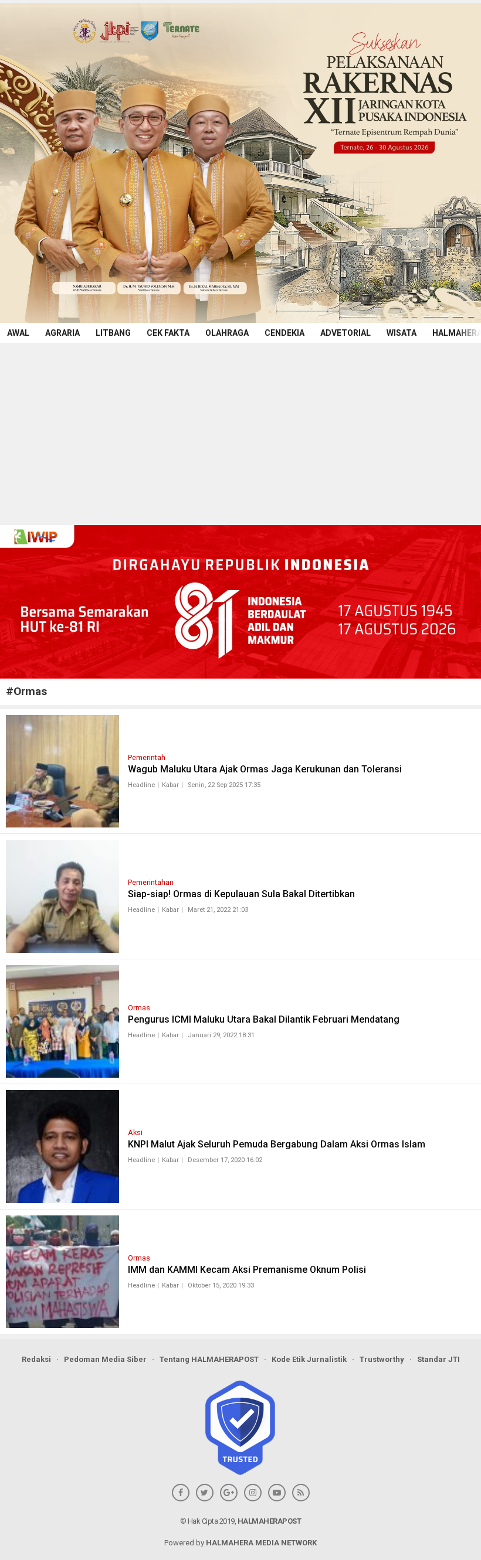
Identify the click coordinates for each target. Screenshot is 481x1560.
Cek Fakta (168, 333)
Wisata (401, 333)
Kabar (170, 785)
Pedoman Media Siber (105, 1359)
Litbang (113, 333)
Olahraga (227, 333)
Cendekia (284, 333)
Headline (141, 785)
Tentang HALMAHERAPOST (209, 1359)
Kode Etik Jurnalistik (309, 1359)
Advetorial (345, 333)
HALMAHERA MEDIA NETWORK (261, 1542)
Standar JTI (438, 1359)
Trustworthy (382, 1359)
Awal (18, 333)
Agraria (62, 333)
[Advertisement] (240, 431)
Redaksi (36, 1359)
